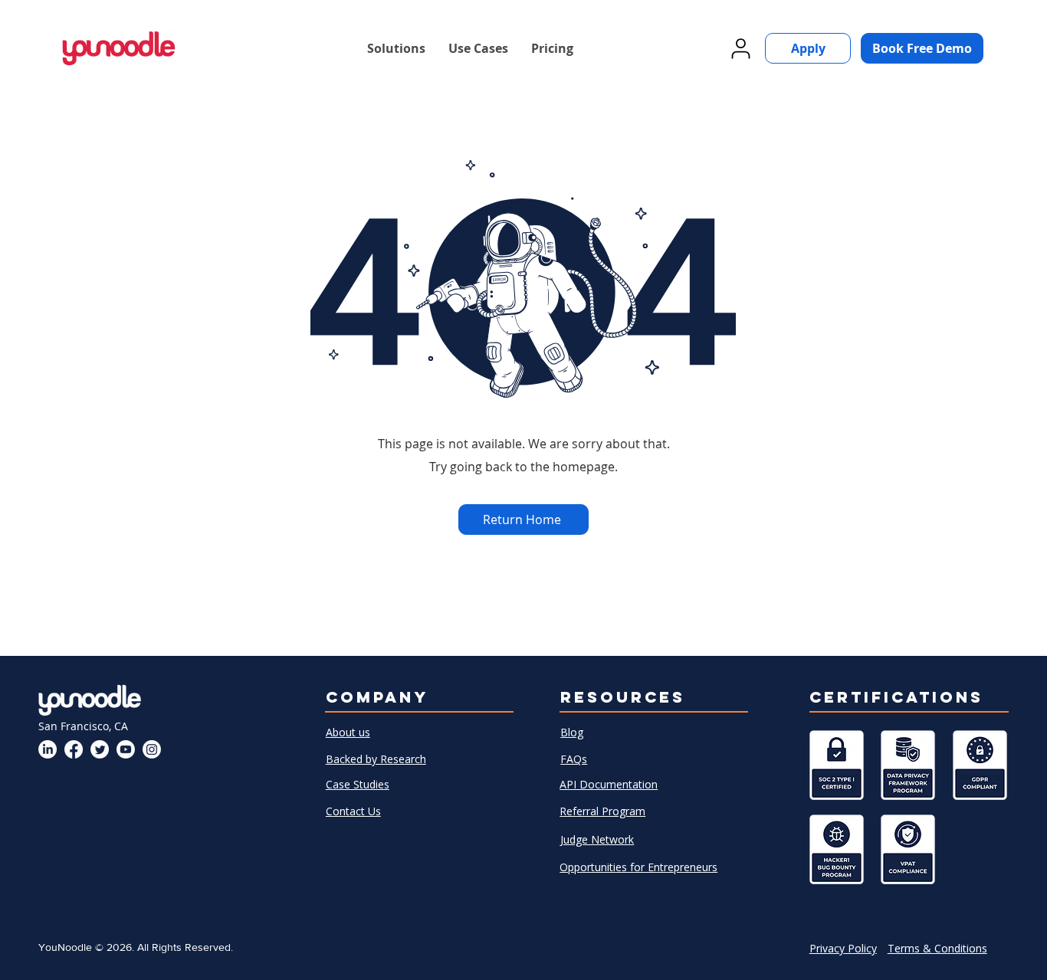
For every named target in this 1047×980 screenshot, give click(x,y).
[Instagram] (152, 749)
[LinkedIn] (47, 749)
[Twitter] (99, 749)
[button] (396, 48)
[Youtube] (126, 749)
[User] (740, 48)
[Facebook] (73, 749)
